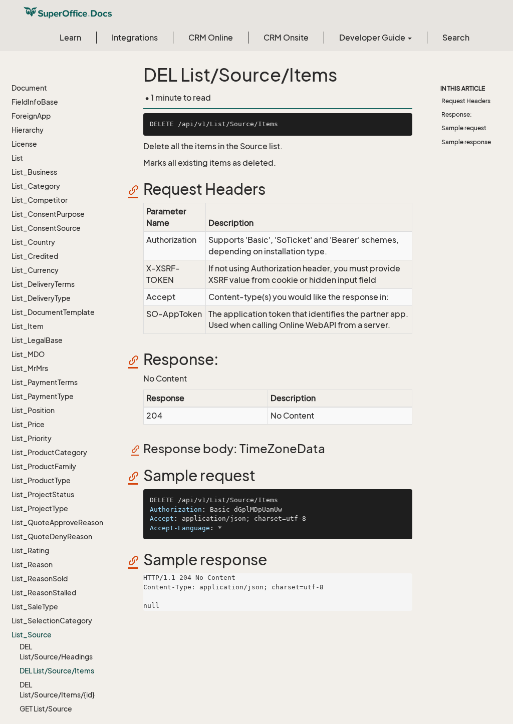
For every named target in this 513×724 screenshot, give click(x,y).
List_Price (28, 424)
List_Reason (32, 564)
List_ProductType (41, 480)
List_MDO (28, 354)
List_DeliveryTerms (43, 284)
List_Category (36, 186)
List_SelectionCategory (52, 620)
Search (455, 38)
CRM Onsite (286, 38)
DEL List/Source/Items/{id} (57, 689)
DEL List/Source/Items (57, 670)
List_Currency (35, 270)
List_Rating (30, 550)
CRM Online (210, 38)
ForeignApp (31, 116)
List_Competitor (40, 200)
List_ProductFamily (44, 466)
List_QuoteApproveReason (57, 522)
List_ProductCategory (49, 452)
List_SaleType (35, 606)
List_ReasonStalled (44, 592)
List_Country (33, 242)
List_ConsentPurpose (48, 214)
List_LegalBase (37, 340)
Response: (456, 114)
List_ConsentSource (46, 228)
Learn (70, 38)
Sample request (463, 128)
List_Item (28, 326)
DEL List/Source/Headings (56, 651)
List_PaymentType (43, 396)
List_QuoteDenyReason (52, 536)
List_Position (33, 410)
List (17, 158)
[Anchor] (136, 189)
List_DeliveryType (41, 298)
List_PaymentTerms (45, 382)
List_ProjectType (40, 508)
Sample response (466, 142)
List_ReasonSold (40, 578)
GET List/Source (46, 708)
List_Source (32, 634)
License (24, 144)
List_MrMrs (30, 368)
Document (29, 88)
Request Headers (465, 101)
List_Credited (35, 256)
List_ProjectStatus (43, 494)
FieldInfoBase (35, 102)
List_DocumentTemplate (53, 312)
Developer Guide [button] (373, 38)
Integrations (135, 38)
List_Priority (32, 438)
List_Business (34, 172)
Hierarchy (28, 130)
